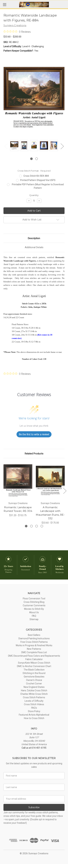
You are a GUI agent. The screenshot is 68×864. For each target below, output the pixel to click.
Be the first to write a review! (34, 434)
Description (34, 238)
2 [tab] (36, 159)
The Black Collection (34, 669)
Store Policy (34, 711)
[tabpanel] (14, 146)
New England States (34, 687)
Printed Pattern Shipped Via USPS (37, 180)
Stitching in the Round (34, 673)
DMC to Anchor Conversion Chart (34, 666)
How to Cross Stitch (34, 718)
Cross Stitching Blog (34, 602)
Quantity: (34, 195)
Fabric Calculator (34, 659)
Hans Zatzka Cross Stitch (34, 690)
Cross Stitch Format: (34, 170)
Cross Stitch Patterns (34, 697)
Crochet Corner (34, 683)
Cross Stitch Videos (34, 704)
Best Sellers (34, 635)
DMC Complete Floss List (34, 652)
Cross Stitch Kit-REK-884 (36, 176)
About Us (34, 612)
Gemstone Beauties (34, 676)
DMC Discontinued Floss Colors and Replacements (34, 655)
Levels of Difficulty (34, 701)
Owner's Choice (34, 680)
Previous (6, 146)
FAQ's (34, 707)
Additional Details (34, 247)
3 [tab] (36, 526)
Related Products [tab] (34, 453)
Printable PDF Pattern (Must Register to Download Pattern (38, 186)
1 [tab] (31, 159)
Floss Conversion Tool (34, 598)
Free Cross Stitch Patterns (34, 642)
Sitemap (34, 619)
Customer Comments (34, 605)
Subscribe (34, 807)
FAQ (34, 616)
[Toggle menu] (4, 4)
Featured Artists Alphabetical (34, 714)
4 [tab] (42, 526)
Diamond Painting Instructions (34, 638)
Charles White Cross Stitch (34, 694)
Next (62, 146)
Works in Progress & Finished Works (34, 645)
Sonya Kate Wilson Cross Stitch (34, 662)
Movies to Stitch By (34, 609)
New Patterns (34, 649)
